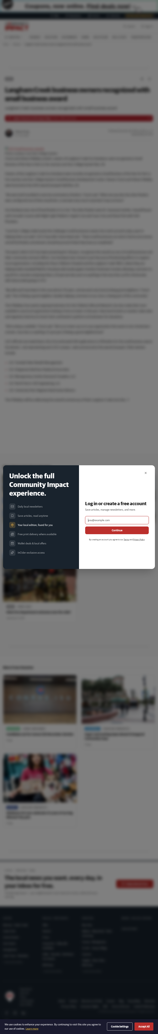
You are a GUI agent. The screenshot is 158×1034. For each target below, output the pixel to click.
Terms (126, 539)
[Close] (146, 473)
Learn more (32, 1028)
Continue (117, 530)
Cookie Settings (120, 1026)
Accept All (144, 1026)
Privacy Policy (139, 539)
